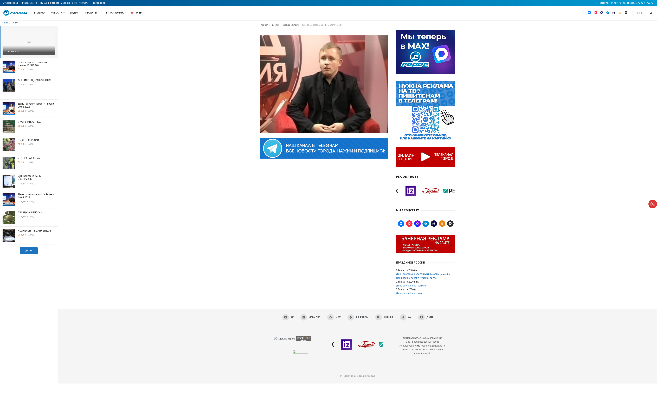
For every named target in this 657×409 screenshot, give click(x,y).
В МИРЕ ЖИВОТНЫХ (29, 121)
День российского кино (409, 293)
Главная (39, 12)
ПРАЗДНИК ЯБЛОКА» (30, 212)
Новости (56, 12)
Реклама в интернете (49, 3)
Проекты (91, 12)
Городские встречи (291, 25)
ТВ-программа (114, 12)
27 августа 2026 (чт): (407, 289)
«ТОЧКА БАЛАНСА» (29, 158)
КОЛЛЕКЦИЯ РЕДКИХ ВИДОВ (34, 230)
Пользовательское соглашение (424, 338)
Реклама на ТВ (29, 3)
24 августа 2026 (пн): (407, 281)
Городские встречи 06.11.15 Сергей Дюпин (322, 25)
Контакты (83, 3)
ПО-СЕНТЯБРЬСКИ (28, 140)
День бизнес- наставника (411, 285)
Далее (29, 251)
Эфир (138, 12)
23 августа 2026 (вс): (407, 270)
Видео (74, 12)
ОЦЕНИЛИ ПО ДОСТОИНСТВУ (34, 80)
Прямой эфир (98, 3)
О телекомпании (10, 3)
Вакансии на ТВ (69, 3)
